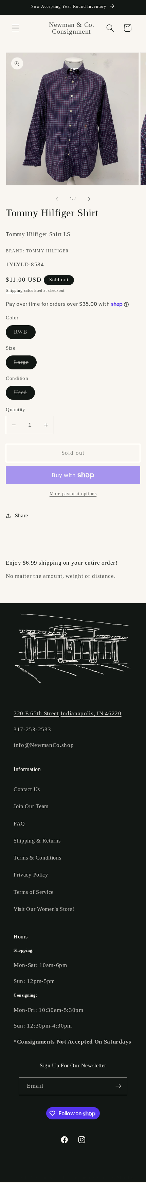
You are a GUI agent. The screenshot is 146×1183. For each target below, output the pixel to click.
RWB (24, 334)
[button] (15, 28)
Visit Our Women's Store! (44, 909)
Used (24, 394)
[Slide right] (88, 198)
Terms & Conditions (37, 858)
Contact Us (27, 789)
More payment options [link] (73, 493)
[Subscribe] (118, 1086)
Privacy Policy (31, 875)
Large (25, 364)
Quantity (15, 409)
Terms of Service (34, 892)
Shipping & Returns (37, 841)
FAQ (19, 824)
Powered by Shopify (113, 1177)
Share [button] (21, 515)
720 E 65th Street (36, 713)
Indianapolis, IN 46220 (90, 713)
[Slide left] (57, 198)
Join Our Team (31, 806)
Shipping (14, 290)
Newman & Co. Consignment (60, 1177)
